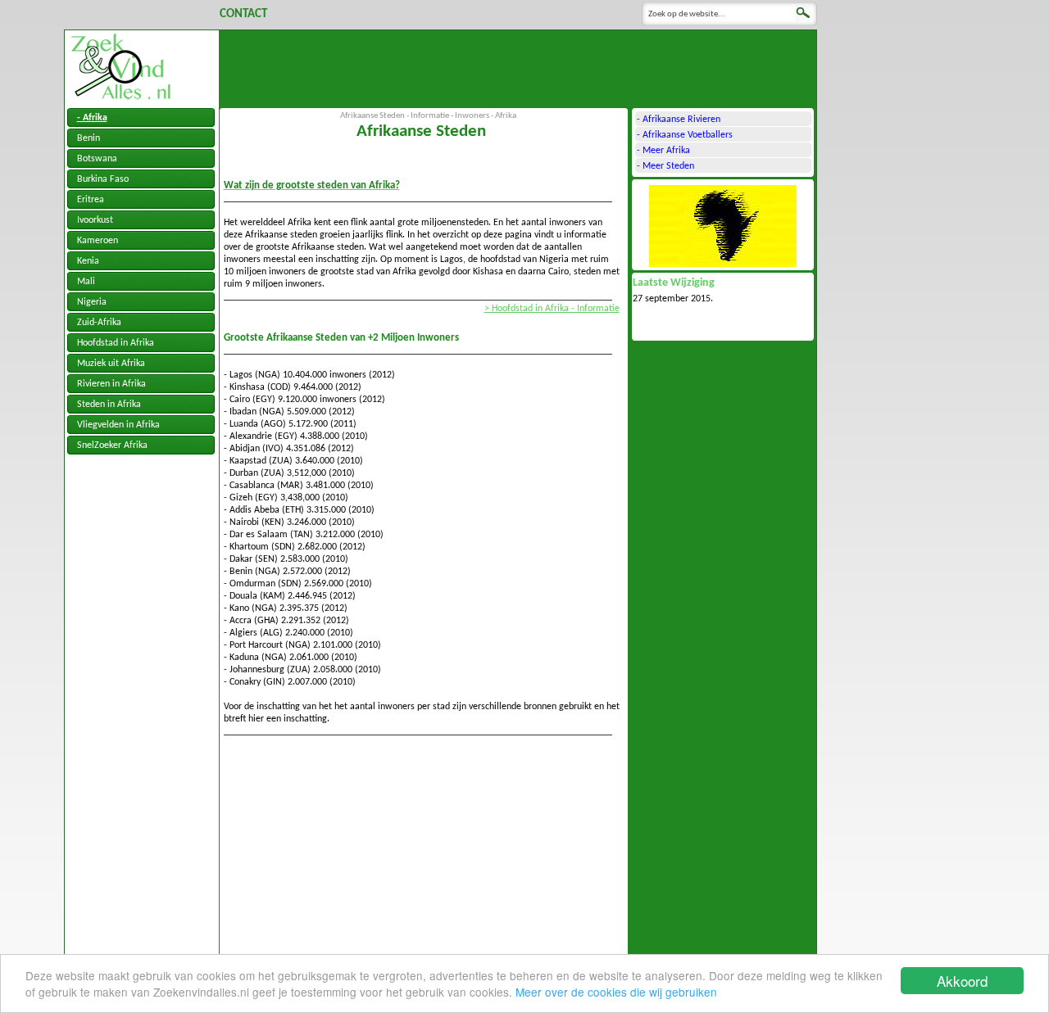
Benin (88, 138)
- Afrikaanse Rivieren (678, 119)
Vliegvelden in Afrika (118, 425)
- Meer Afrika (663, 151)
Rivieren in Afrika (111, 384)
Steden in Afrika (109, 404)
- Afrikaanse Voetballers (685, 135)
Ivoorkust (95, 220)
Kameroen (97, 241)
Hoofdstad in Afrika (115, 343)
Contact (243, 14)
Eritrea (90, 200)
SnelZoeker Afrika (112, 445)
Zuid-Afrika (99, 323)
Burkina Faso (103, 179)
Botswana (97, 159)
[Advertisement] (518, 67)
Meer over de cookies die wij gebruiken (616, 992)
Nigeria (92, 302)
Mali (86, 282)
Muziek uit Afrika (111, 364)
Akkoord (962, 980)
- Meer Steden (665, 166)
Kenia (88, 261)
